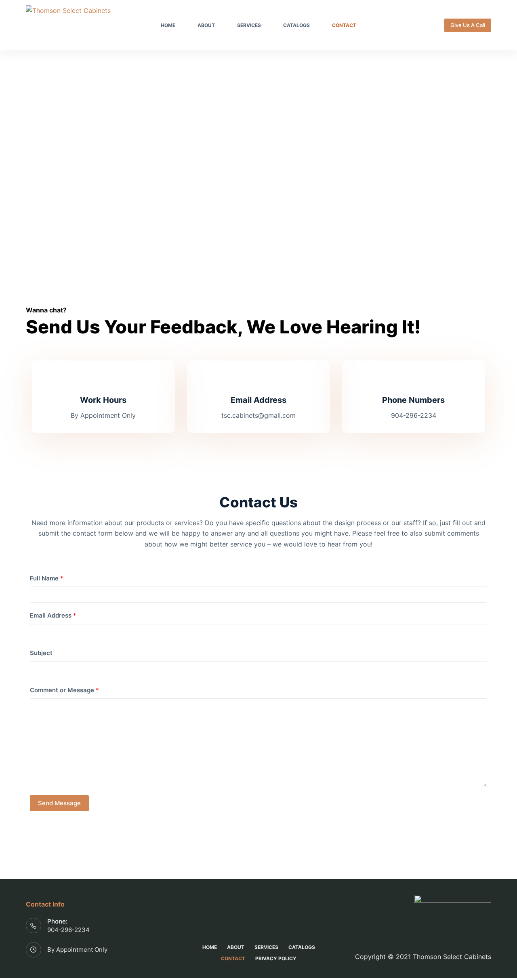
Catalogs (296, 25)
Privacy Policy (275, 958)
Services (249, 25)
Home (168, 25)
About (206, 25)
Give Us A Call (467, 25)
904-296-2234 (68, 930)
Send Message (59, 803)
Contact (344, 25)
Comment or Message (64, 690)
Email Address (53, 615)
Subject (41, 653)
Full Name (46, 578)
